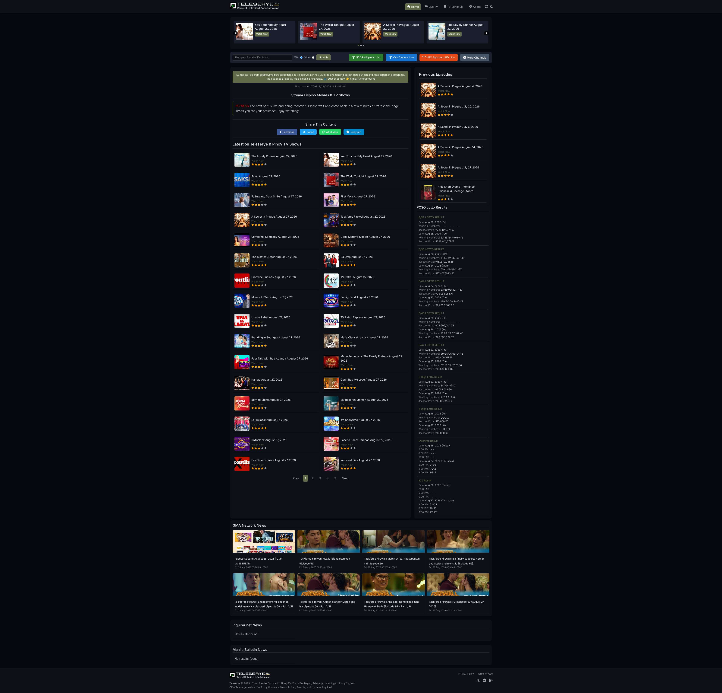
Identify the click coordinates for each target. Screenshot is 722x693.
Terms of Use (485, 673)
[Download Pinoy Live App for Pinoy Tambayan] (491, 680)
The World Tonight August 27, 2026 (363, 176)
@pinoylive (266, 74)
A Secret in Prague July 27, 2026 (458, 167)
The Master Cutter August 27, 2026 (274, 256)
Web (296, 57)
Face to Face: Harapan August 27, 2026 (366, 440)
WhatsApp (332, 131)
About (477, 6)
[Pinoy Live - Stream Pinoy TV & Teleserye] (254, 9)
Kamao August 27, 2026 (266, 379)
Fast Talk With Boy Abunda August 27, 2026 (279, 358)
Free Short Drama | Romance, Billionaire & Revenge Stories (456, 189)
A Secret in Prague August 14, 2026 (460, 147)
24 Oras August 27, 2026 (357, 256)
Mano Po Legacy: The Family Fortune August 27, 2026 (372, 358)
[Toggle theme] (491, 7)
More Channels (476, 57)
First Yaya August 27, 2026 (358, 196)
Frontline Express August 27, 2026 (273, 460)
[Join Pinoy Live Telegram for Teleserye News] (484, 680)
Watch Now (264, 34)
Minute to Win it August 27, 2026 (272, 297)
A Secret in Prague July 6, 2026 (458, 126)
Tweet (310, 131)
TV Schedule (455, 6)
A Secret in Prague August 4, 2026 (460, 86)
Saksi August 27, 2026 (398, 25)
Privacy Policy (466, 673)
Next (345, 478)
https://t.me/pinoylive (362, 78)
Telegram (355, 131)
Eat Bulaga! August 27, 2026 (269, 419)
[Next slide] (486, 33)
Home (415, 6)
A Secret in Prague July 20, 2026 (459, 106)
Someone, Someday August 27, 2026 (275, 236)
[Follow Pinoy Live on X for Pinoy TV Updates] (478, 680)
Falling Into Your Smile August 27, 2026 (276, 196)
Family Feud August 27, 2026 (359, 297)
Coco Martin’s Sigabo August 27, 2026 (365, 236)
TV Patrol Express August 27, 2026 (363, 317)
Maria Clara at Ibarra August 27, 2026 (364, 337)
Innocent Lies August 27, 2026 (360, 460)
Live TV (433, 6)
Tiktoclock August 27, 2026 (269, 440)
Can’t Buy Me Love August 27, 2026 (364, 379)
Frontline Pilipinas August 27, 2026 (273, 277)
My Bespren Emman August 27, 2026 (364, 399)
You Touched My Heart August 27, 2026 (366, 156)
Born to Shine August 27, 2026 (271, 399)
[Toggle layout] (486, 7)
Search (323, 57)
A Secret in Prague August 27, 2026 (274, 216)
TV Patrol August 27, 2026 (357, 277)
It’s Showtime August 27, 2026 (360, 419)
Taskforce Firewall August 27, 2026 (363, 216)
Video (307, 57)
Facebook (288, 131)
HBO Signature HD (440, 57)
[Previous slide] (235, 33)
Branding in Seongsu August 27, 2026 (275, 337)
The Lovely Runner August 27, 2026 (274, 156)
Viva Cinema (403, 57)
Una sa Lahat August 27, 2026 (270, 317)
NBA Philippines (368, 57)
